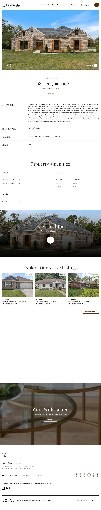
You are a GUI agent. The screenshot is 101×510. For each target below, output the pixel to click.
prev (7, 65)
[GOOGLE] (97, 475)
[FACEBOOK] (76, 475)
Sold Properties (25, 475)
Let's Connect (73, 5)
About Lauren (13, 475)
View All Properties (91, 311)
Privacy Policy (94, 500)
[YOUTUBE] (89, 475)
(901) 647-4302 (85, 5)
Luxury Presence (46, 500)
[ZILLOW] (93, 475)
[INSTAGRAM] (80, 475)
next (12, 65)
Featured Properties (48, 5)
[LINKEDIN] (84, 475)
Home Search (61, 5)
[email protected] (7, 468)
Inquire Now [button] (50, 93)
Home (3, 475)
